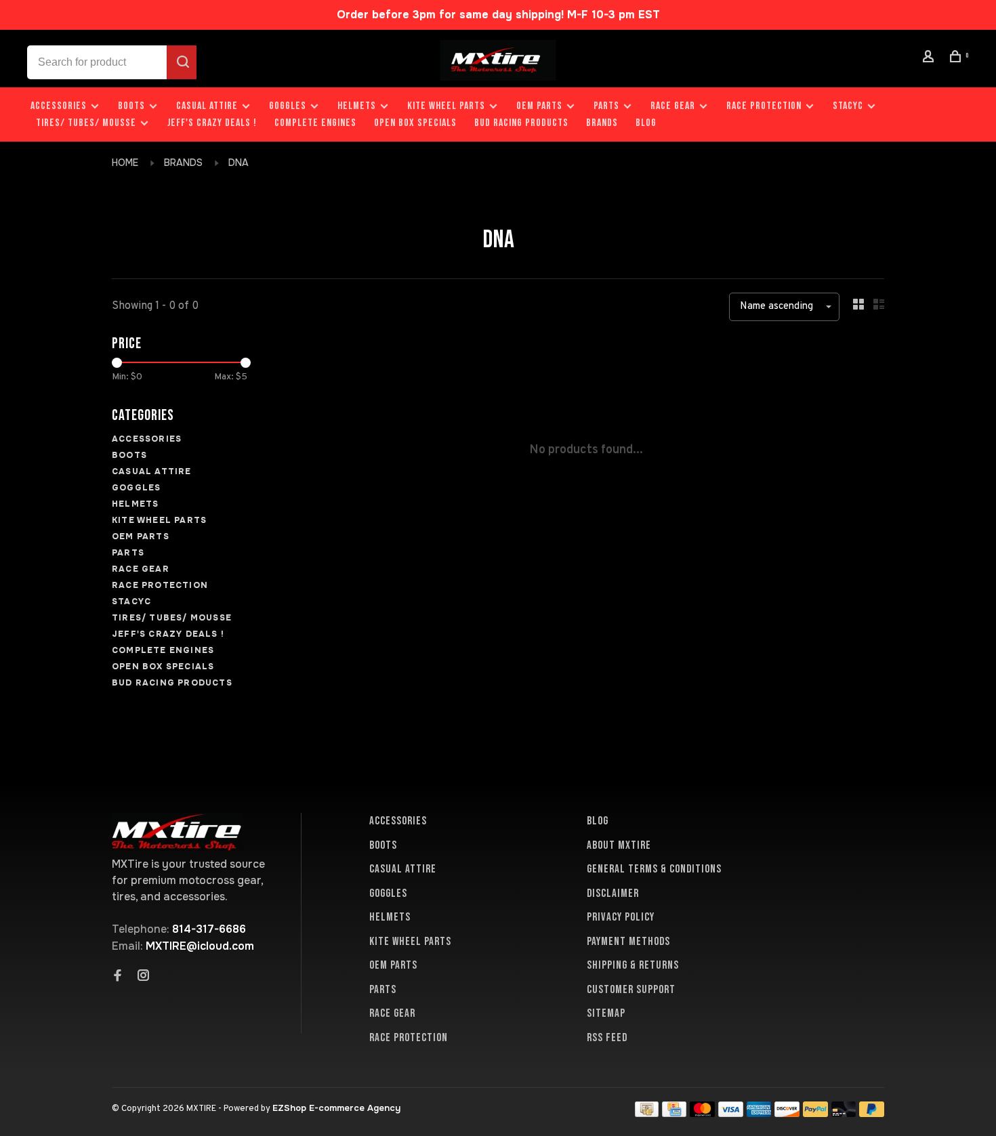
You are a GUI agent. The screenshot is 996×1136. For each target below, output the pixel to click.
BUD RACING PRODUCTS (521, 123)
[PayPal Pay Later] (871, 1113)
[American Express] (759, 1113)
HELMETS (356, 106)
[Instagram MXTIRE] (144, 977)
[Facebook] (118, 977)
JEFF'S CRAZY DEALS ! (212, 123)
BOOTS (131, 106)
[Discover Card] (787, 1113)
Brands (602, 123)
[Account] (930, 58)
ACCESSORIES (58, 106)
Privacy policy (621, 917)
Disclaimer (613, 893)
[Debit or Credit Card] (843, 1113)
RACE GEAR (672, 106)
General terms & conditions (654, 869)
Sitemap (606, 1013)
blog (646, 123)
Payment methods (628, 941)
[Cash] (647, 1113)
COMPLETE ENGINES (315, 123)
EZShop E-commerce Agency (336, 1108)
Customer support (631, 989)
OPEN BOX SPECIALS (415, 123)
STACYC (848, 106)
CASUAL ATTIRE (207, 106)
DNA (238, 162)
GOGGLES (287, 106)
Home (125, 162)
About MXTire (619, 845)
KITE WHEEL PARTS (446, 106)
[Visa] (730, 1113)
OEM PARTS (539, 106)
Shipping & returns (633, 965)
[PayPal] (815, 1113)
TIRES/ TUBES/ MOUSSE (86, 123)
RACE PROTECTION (764, 106)
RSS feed (607, 1038)
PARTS (606, 106)
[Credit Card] (674, 1113)
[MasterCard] (702, 1113)
